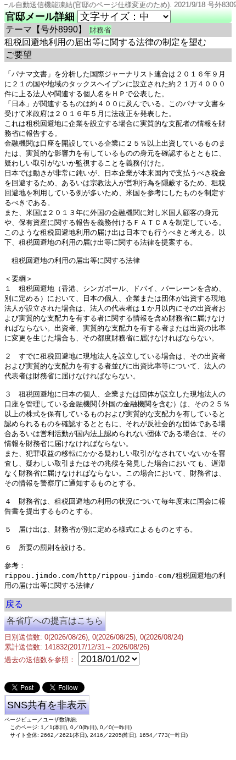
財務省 (100, 30)
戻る (14, 604)
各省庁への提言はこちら (55, 620)
